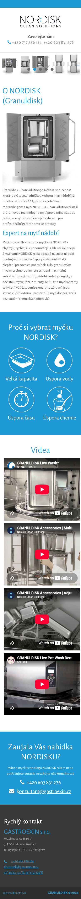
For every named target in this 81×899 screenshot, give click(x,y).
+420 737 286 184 (22, 861)
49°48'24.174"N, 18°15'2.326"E (23, 872)
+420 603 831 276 (44, 782)
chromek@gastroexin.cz (21, 867)
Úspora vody (59, 379)
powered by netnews (14, 893)
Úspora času (21, 418)
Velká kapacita (21, 379)
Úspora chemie (59, 418)
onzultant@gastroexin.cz (45, 791)
